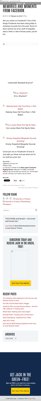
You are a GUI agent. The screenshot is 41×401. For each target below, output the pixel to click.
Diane (6, 16)
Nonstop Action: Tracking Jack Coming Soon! (18, 314)
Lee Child (8, 226)
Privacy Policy (32, 398)
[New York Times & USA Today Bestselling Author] (10, 1)
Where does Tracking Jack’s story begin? (17, 312)
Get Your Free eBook (20, 283)
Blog (25, 16)
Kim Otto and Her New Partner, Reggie (16, 303)
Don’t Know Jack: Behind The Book (27, 187)
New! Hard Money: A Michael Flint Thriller (17, 317)
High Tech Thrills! (9, 320)
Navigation (19, 3)
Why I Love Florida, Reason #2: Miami (14, 185)
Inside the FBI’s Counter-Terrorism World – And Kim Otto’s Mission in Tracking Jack (20, 307)
